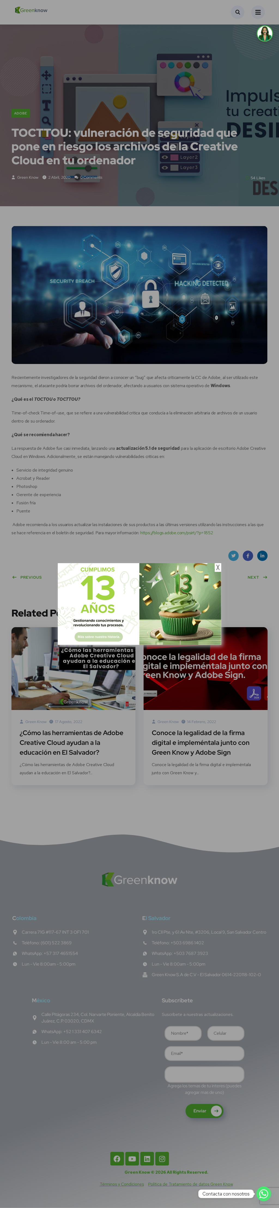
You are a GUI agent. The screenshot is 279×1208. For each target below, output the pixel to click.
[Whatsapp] (263, 1193)
